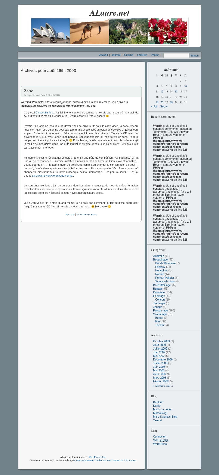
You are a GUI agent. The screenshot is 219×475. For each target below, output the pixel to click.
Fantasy (160, 266)
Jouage (157, 306)
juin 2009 (159, 352)
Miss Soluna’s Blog (165, 416)
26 (162, 102)
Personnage (160, 310)
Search (194, 55)
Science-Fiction (165, 281)
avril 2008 (159, 374)
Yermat (157, 420)
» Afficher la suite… (163, 385)
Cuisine (128, 55)
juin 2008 (159, 366)
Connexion (159, 436)
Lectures (142, 55)
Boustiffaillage (162, 285)
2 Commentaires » (87, 214)
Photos (155, 55)
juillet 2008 (160, 363)
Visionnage (160, 314)
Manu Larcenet (162, 409)
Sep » (163, 106)
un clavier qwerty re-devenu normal (52, 175)
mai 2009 (158, 355)
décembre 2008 (163, 359)
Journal (116, 55)
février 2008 (161, 381)
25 (157, 102)
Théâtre (160, 325)
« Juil (154, 106)
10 (185, 86)
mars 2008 (159, 377)
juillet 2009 (160, 348)
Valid (161, 440)
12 (162, 91)
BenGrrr (158, 402)
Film (158, 321)
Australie (158, 256)
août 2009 (159, 345)
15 (176, 91)
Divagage (159, 292)
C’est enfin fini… (45, 112)
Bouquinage (160, 259)
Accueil (103, 55)
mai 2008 (158, 370)
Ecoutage (159, 296)
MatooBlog (159, 413)
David (156, 405)
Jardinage (159, 303)
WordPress (160, 443)
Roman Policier (164, 277)
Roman (159, 274)
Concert (160, 299)
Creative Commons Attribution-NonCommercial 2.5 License (104, 460)
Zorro (28, 90)
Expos (159, 317)
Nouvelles (161, 270)
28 (171, 102)
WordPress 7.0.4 (97, 457)
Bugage (70, 214)
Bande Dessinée (165, 263)
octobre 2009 (161, 341)
